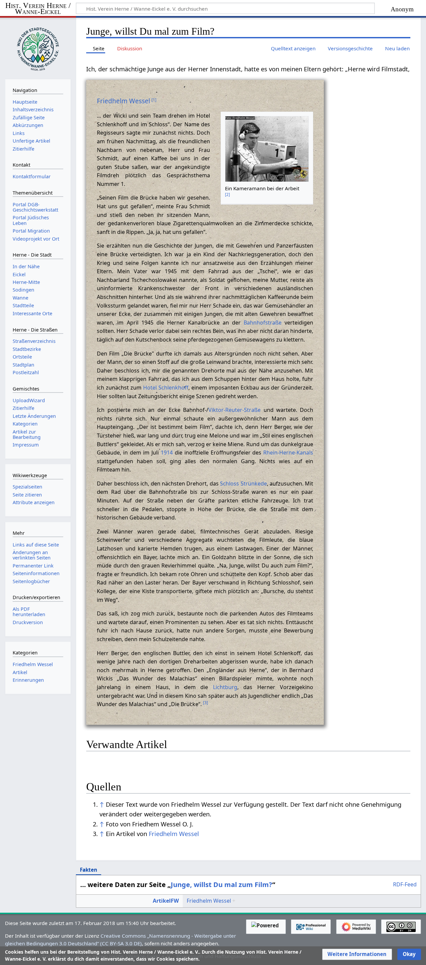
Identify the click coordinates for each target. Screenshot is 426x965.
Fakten (88, 869)
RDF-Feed (405, 884)
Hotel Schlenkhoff (165, 387)
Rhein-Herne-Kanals (288, 452)
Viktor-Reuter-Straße (234, 410)
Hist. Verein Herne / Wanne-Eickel (38, 9)
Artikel (20, 672)
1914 (167, 452)
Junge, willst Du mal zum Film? (221, 884)
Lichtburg (225, 687)
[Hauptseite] (38, 47)
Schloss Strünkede (243, 483)
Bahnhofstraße (263, 322)
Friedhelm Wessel (123, 100)
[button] (357, 954)
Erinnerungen (28, 680)
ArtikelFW (166, 900)
